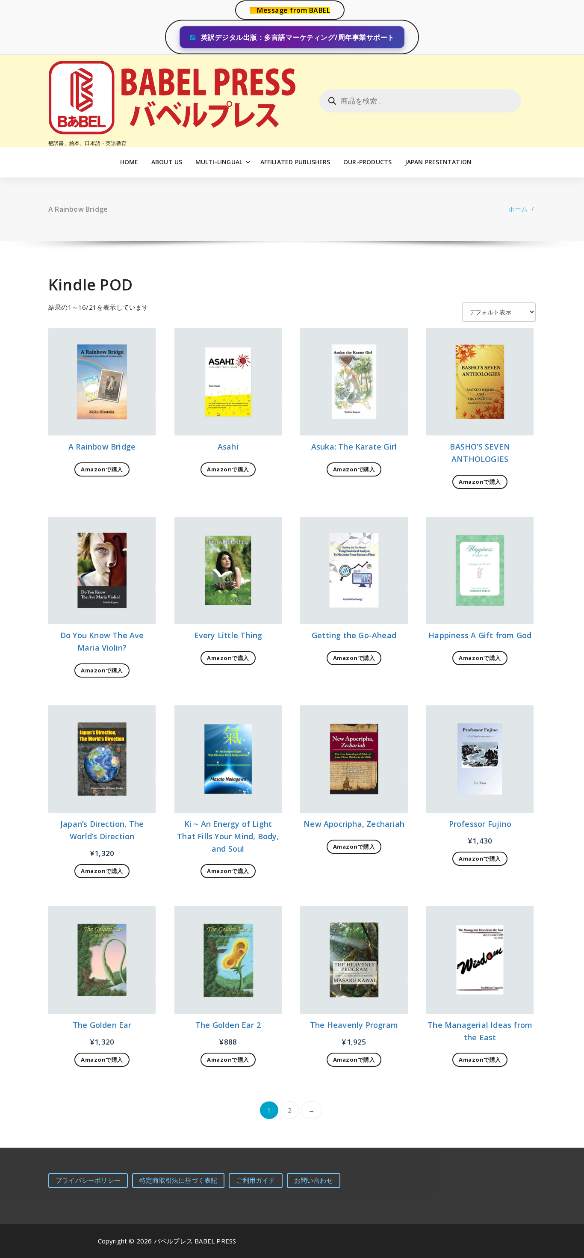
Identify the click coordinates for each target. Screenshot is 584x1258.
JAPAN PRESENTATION (438, 162)
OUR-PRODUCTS (367, 162)
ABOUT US (167, 162)
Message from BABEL (293, 10)
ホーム (518, 208)
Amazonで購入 (102, 469)
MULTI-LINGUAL (219, 162)
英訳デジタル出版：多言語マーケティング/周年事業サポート (297, 37)
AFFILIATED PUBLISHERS (295, 162)
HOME (129, 162)
